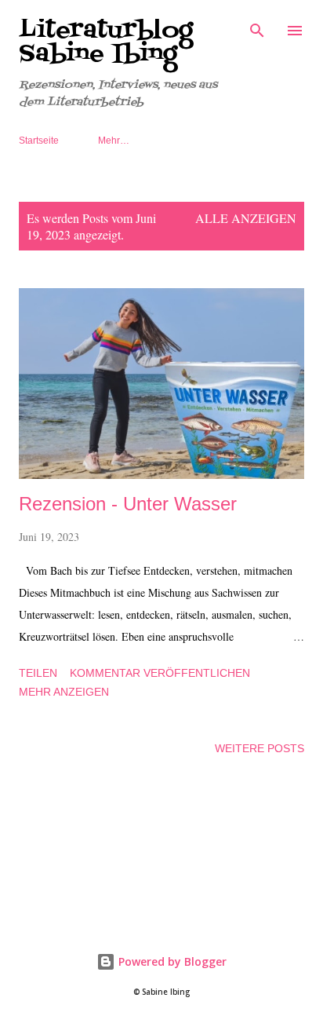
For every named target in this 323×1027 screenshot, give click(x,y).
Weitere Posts (259, 748)
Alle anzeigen (245, 218)
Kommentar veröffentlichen (160, 673)
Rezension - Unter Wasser (128, 503)
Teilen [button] (38, 673)
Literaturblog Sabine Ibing (106, 42)
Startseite (39, 140)
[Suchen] (257, 28)
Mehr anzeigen (64, 691)
